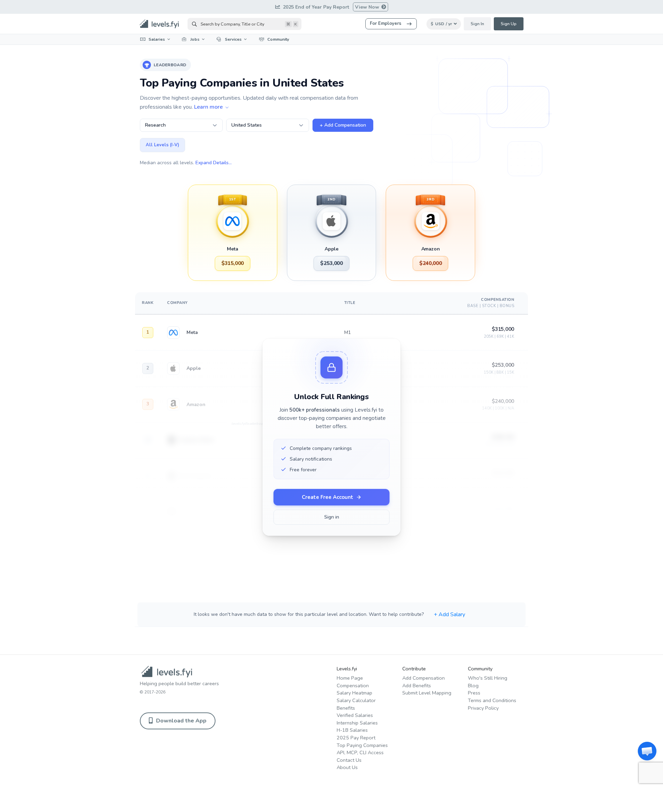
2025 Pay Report (356, 737)
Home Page (350, 677)
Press (474, 692)
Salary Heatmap (354, 692)
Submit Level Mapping (426, 692)
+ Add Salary (449, 614)
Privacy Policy (483, 708)
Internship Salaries (357, 722)
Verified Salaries (355, 715)
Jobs (195, 39)
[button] (647, 751)
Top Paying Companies (362, 745)
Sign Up (509, 24)
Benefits (346, 708)
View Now (368, 7)
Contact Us (349, 760)
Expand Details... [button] (213, 162)
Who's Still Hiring (487, 677)
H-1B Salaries (352, 730)
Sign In (477, 24)
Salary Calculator (356, 700)
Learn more (209, 107)
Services (233, 39)
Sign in (331, 517)
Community (278, 39)
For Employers (385, 23)
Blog (473, 685)
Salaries (156, 39)
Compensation (353, 685)
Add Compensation (423, 677)
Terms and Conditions (492, 700)
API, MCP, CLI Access (360, 752)
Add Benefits (416, 685)
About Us (347, 767)
